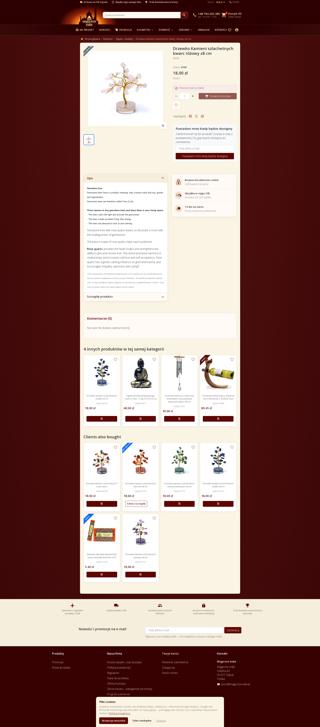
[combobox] (141, 15)
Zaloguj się (168, 667)
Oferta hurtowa (116, 683)
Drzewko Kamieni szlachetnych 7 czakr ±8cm (102, 485)
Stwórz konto (170, 673)
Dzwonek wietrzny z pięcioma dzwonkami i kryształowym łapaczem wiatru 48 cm (179, 398)
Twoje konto (170, 653)
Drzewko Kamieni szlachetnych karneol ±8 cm (140, 485)
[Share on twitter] (196, 116)
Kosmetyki (145, 29)
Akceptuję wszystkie (113, 720)
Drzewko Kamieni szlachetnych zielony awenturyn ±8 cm (179, 485)
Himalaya (204, 29)
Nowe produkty (61, 667)
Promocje (123, 29)
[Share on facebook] (190, 116)
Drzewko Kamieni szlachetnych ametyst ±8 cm (140, 556)
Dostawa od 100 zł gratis (96, 2)
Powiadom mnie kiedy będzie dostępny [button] (205, 156)
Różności (222, 29)
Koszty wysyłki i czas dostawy (124, 662)
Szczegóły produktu (100, 296)
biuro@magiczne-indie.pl (235, 684)
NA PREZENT (85, 29)
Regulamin (113, 673)
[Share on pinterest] (202, 116)
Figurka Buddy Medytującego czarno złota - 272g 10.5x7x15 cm (141, 397)
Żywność (166, 29)
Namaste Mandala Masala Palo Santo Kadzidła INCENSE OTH (102, 556)
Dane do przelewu (118, 678)
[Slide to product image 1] (89, 139)
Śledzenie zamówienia (175, 662)
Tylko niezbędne (141, 720)
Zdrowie (186, 29)
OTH (176, 58)
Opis (90, 178)
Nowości (104, 29)
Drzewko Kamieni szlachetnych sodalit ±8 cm (101, 397)
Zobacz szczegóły (136, 503)
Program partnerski (118, 694)
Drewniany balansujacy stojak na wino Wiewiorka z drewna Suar (218, 397)
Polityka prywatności (119, 713)
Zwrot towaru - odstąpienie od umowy (129, 689)
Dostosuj (161, 720)
